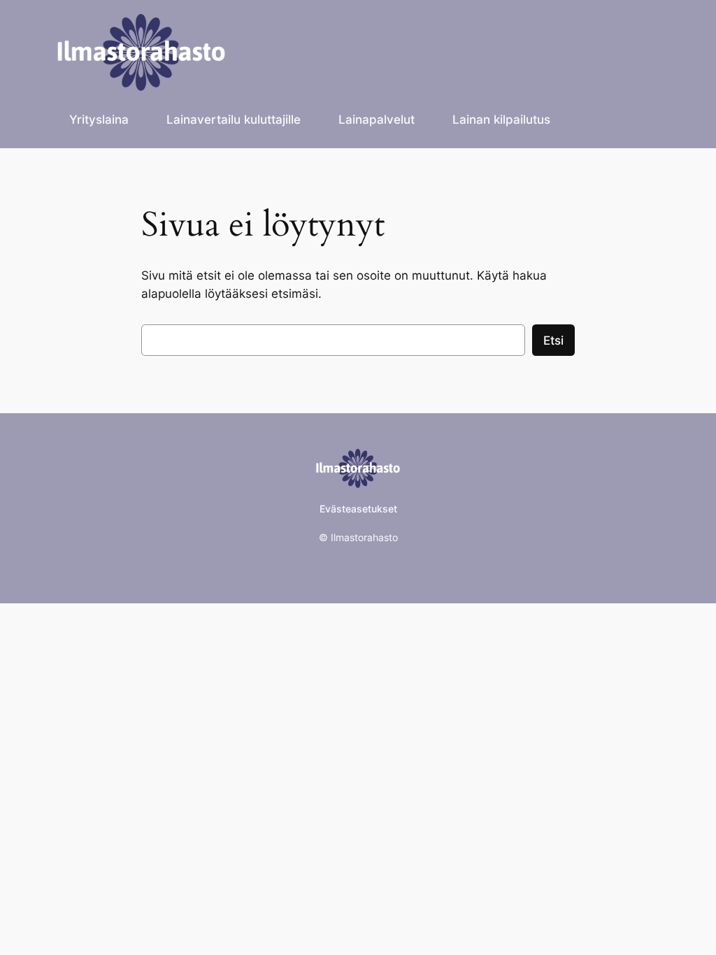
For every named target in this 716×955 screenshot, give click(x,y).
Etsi (553, 340)
